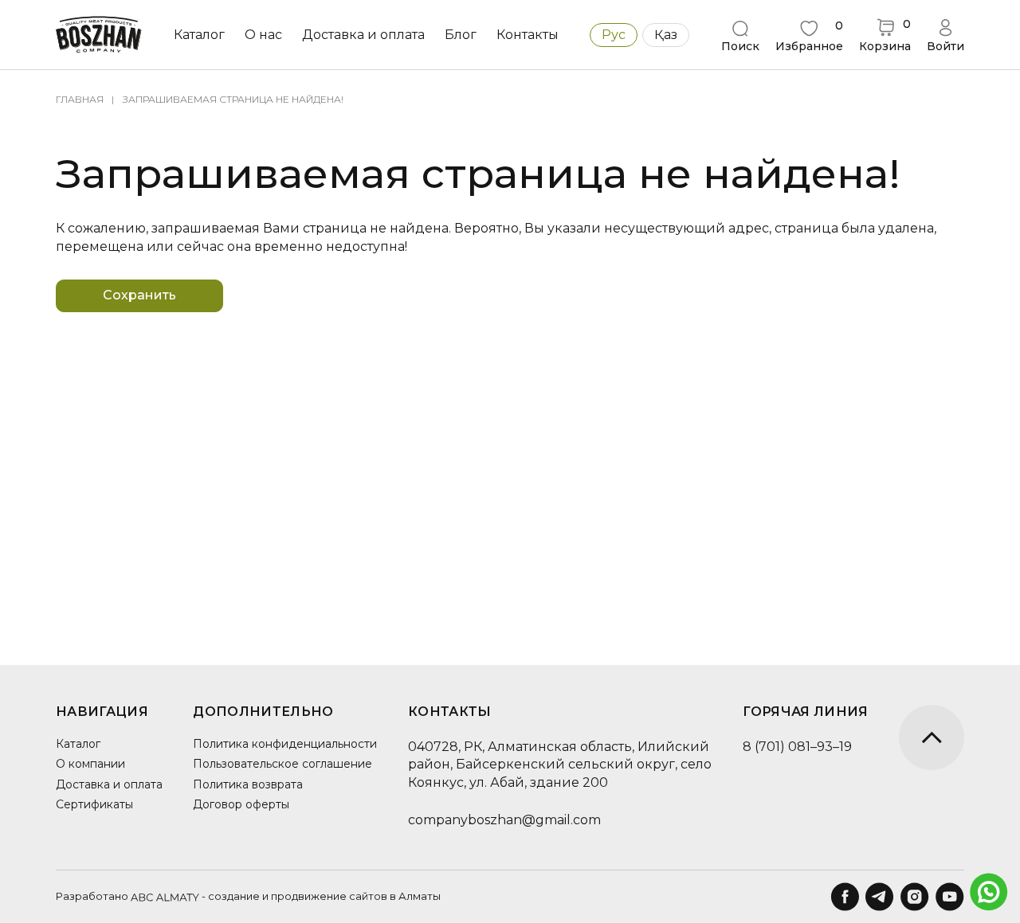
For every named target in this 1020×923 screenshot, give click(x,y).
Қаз (665, 34)
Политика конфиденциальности (285, 744)
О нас (263, 34)
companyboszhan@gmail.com (504, 819)
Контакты (527, 34)
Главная (80, 99)
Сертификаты (94, 804)
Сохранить (139, 295)
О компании (90, 764)
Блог (461, 34)
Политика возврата (248, 784)
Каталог (78, 744)
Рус (614, 34)
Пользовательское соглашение (282, 764)
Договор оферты (241, 804)
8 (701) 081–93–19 (797, 746)
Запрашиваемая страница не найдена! (233, 99)
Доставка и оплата (363, 34)
